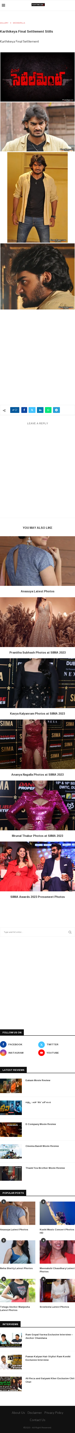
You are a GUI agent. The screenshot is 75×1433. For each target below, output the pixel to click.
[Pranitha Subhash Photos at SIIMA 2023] (37, 622)
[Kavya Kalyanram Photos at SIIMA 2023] (37, 683)
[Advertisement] (37, 362)
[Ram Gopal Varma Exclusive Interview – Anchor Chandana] (11, 1340)
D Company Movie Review (40, 1124)
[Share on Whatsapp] (48, 410)
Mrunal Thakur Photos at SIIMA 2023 (37, 835)
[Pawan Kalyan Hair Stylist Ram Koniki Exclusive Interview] (11, 1362)
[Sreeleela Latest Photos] (57, 1290)
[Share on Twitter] (32, 410)
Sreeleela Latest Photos (54, 1306)
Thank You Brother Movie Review (45, 1168)
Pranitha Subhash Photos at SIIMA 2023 (37, 652)
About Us (18, 1412)
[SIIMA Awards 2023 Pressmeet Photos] (37, 866)
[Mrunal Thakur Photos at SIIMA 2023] (37, 805)
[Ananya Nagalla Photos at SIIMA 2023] (37, 744)
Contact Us (37, 1420)
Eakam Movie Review (37, 1080)
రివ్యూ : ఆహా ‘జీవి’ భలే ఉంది (38, 1102)
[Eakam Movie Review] (11, 1086)
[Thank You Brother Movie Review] (11, 1173)
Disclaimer (34, 1412)
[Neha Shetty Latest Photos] (17, 1252)
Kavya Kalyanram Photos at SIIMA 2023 (37, 713)
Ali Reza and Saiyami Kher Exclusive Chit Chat (49, 1380)
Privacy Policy (53, 1412)
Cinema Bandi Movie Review (42, 1146)
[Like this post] (16, 410)
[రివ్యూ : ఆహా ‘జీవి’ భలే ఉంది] (11, 1108)
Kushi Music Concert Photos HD (57, 1231)
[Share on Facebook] (24, 410)
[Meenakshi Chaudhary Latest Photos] (57, 1252)
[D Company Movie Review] (11, 1129)
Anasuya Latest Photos (37, 591)
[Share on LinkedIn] (40, 410)
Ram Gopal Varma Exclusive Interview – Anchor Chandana (49, 1336)
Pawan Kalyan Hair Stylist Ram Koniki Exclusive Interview (47, 1358)
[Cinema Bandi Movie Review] (11, 1151)
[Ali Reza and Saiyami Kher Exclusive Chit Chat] (11, 1384)
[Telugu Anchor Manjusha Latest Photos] (17, 1290)
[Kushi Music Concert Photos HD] (57, 1213)
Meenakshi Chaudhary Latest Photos (57, 1270)
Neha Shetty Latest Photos (16, 1268)
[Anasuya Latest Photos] (37, 561)
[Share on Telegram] (56, 410)
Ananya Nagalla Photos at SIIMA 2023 (37, 774)
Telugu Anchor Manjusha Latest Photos (15, 1308)
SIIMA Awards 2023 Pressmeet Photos (37, 896)
